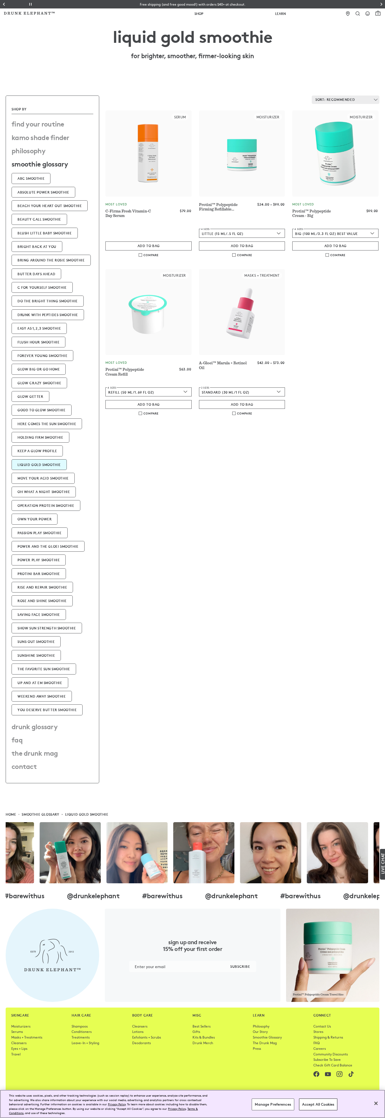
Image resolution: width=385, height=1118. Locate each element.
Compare (150, 255)
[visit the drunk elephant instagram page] (192, 852)
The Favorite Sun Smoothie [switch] (43, 668)
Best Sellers (202, 1026)
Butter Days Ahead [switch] (36, 273)
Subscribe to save (327, 1059)
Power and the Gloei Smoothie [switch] (48, 546)
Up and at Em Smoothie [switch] (39, 682)
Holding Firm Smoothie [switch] (40, 437)
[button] (192, 4)
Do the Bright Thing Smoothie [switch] (47, 300)
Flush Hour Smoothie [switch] (38, 342)
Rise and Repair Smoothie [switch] (42, 587)
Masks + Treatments (26, 1037)
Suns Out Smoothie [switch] (36, 641)
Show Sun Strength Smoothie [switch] (46, 627)
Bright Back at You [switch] (36, 246)
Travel (16, 1054)
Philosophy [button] (28, 150)
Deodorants (141, 1043)
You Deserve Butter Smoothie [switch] (47, 709)
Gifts (196, 1031)
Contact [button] (24, 766)
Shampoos (80, 1026)
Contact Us (322, 1026)
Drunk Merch (203, 1043)
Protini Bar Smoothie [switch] (38, 573)
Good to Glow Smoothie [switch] (41, 409)
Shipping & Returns (328, 1037)
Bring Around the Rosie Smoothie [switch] (51, 260)
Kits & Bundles (204, 1037)
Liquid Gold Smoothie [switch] (39, 464)
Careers (319, 1048)
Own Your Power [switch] (34, 518)
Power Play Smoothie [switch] (38, 559)
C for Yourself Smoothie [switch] (42, 287)
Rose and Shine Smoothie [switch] (42, 600)
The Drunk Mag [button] (35, 752)
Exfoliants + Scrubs (146, 1037)
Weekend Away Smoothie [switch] (41, 696)
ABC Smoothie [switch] (31, 178)
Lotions (137, 1031)
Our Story (260, 1031)
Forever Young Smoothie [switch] (42, 355)
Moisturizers (20, 1026)
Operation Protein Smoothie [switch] (45, 505)
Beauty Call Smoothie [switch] (39, 219)
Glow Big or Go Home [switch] (38, 369)
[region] (192, 1104)
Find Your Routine (38, 123)
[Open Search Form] (357, 13)
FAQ (316, 1043)
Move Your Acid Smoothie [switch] (43, 478)
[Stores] (348, 13)
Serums (17, 1031)
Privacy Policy (117, 1104)
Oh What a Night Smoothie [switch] (43, 491)
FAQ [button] (17, 739)
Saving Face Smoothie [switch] (38, 614)
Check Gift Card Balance (332, 1065)
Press (257, 1048)
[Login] (367, 13)
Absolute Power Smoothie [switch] (43, 192)
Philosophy (261, 1026)
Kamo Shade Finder (40, 137)
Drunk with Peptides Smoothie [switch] (47, 314)
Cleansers (18, 1043)
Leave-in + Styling (85, 1043)
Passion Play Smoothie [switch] (39, 532)
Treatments (81, 1037)
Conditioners (82, 1031)
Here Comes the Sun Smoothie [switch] (46, 423)
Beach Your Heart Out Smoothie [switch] (49, 205)
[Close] (376, 1103)
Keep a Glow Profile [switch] (37, 450)
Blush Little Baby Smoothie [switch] (44, 232)
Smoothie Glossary (267, 1037)
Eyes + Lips (19, 1048)
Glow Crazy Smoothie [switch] (39, 382)
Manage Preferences (273, 1104)
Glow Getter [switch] (30, 396)
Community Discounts (330, 1054)
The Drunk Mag (265, 1043)
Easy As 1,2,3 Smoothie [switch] (39, 328)
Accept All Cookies (318, 1104)
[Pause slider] (30, 4)
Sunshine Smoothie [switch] (36, 655)
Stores (318, 1031)
